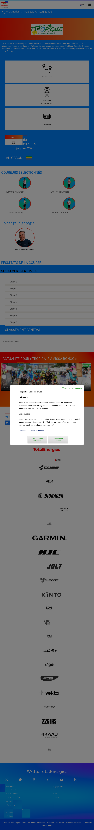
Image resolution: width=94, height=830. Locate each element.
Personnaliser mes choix (37, 440)
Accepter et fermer (58, 440)
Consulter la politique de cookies (32, 430)
